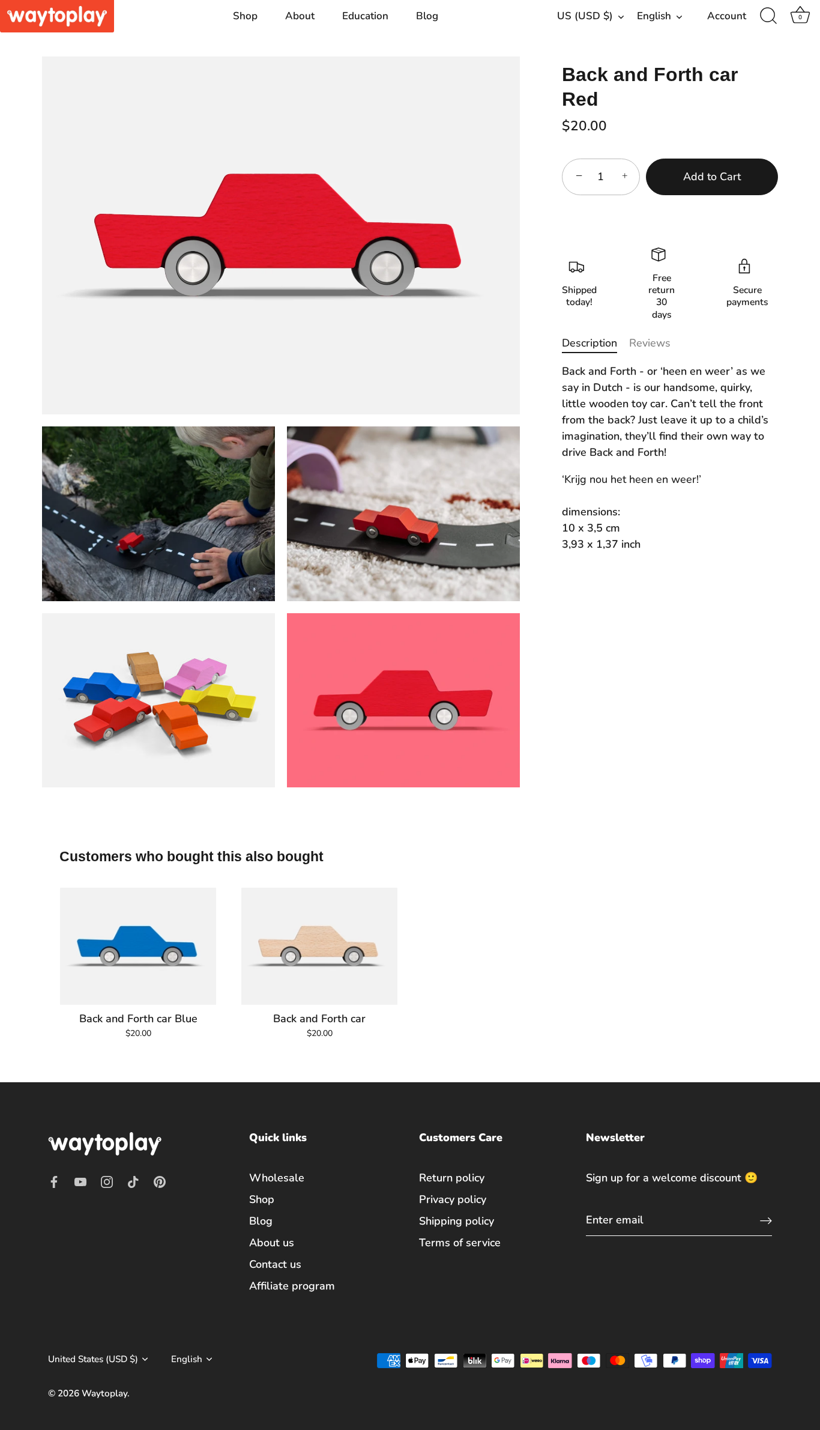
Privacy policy (452, 1199)
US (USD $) (585, 16)
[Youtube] (80, 1181)
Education (365, 16)
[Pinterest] (160, 1181)
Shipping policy (456, 1220)
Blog (427, 16)
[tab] (595, 343)
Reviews (650, 343)
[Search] (768, 16)
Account (726, 16)
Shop (245, 16)
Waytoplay (104, 1393)
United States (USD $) (93, 1359)
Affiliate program (292, 1285)
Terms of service (460, 1242)
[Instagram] (107, 1181)
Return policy (451, 1177)
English (654, 16)
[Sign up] (766, 1220)
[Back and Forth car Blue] (138, 946)
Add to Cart (712, 176)
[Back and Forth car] (319, 946)
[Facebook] (54, 1181)
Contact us (275, 1263)
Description (589, 343)
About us (271, 1242)
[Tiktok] (133, 1181)
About (300, 16)
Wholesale (276, 1177)
